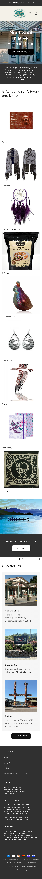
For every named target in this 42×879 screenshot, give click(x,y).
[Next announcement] (38, 3)
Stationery (7, 447)
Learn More (21, 548)
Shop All (7, 763)
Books (5, 142)
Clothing (6, 186)
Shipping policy (31, 862)
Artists (6, 768)
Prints (5, 404)
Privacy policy (22, 870)
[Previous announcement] (4, 3)
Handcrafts (7, 316)
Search (7, 757)
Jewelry (6, 360)
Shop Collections (23, 672)
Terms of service (14, 866)
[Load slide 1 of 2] (19, 559)
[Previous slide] (16, 559)
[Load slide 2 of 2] (22, 559)
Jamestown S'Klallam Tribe (15, 773)
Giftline (5, 273)
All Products (21, 736)
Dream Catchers (10, 229)
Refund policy (18, 862)
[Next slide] (26, 559)
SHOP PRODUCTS (21, 52)
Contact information (29, 866)
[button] (5, 13)
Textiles (6, 491)
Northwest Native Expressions (19, 860)
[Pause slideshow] (40, 559)
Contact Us (9, 793)
